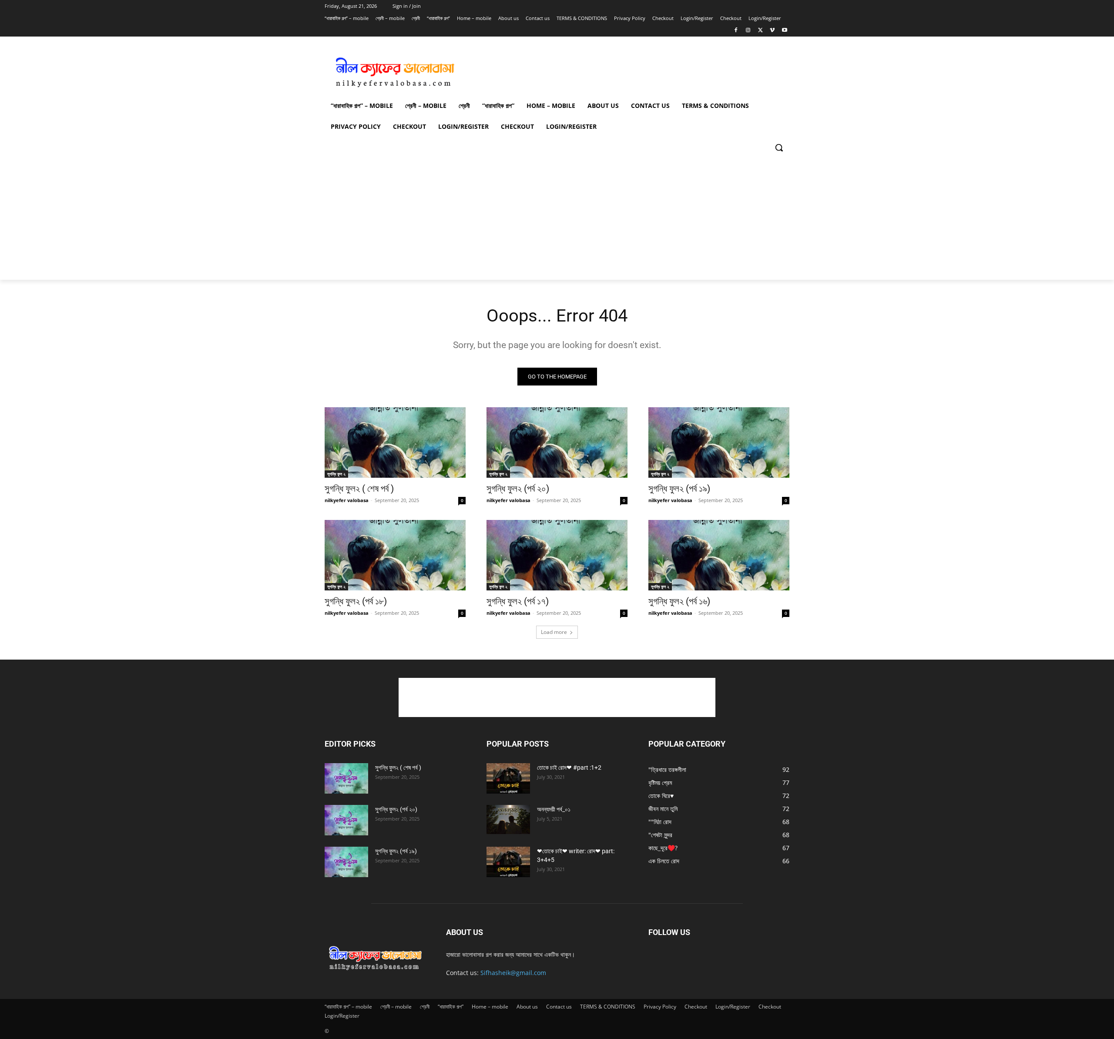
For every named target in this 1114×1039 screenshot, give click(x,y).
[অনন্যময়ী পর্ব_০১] (508, 819)
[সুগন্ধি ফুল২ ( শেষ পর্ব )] (395, 442)
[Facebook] (736, 31)
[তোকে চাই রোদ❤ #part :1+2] (508, 778)
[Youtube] (784, 31)
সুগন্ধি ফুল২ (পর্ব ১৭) (518, 601)
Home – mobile (490, 1006)
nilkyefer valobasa (347, 500)
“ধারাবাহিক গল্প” (450, 1006)
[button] (778, 147)
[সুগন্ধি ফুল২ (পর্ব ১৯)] (718, 442)
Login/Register (732, 1006)
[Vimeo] (772, 31)
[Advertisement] (622, 68)
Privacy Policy (660, 1006)
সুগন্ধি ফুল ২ (336, 474)
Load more (554, 632)
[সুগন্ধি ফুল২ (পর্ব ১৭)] (557, 555)
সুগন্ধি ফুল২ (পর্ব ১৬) (679, 601)
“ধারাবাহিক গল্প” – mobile (348, 1006)
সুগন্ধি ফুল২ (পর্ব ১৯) (679, 488)
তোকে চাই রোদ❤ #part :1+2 (569, 767)
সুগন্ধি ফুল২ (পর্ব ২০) (518, 488)
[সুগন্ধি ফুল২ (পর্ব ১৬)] (718, 555)
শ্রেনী (424, 1006)
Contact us (559, 1006)
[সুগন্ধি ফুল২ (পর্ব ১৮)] (395, 555)
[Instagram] (748, 31)
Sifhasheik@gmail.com (513, 973)
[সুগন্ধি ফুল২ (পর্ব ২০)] (557, 442)
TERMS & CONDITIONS (607, 1006)
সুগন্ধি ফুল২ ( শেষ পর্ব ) (359, 488)
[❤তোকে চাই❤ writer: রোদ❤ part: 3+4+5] (508, 862)
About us (527, 1006)
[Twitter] (760, 31)
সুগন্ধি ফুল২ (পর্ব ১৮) (356, 601)
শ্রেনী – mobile (396, 1006)
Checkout (696, 1006)
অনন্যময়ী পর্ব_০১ (553, 809)
